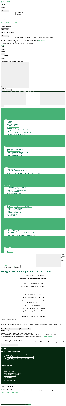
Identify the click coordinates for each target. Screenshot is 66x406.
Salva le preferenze (13, 345)
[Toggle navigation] (13, 98)
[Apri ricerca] (52, 98)
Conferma (8, 90)
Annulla (3, 90)
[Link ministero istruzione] (8, 2)
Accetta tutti (25, 329)
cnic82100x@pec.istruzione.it (21, 358)
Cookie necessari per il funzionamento (10, 340)
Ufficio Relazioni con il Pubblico (12, 373)
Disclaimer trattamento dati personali (10, 392)
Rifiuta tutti (14, 329)
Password (18, 14)
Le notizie (62, 259)
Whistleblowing (8, 377)
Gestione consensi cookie (10, 379)
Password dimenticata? (6, 17)
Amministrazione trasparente (11, 380)
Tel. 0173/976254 (10, 355)
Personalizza (4, 329)
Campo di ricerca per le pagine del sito (10, 266)
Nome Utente (19, 12)
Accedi (3, 4)
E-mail (17, 37)
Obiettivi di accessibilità (10, 376)
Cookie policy (7, 368)
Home (62, 254)
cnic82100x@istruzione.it (20, 357)
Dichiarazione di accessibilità (11, 374)
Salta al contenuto (5, 1)
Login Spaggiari (41, 40)
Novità (63, 256)
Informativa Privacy (9, 371)
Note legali (6, 370)
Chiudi (2, 49)
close (2, 106)
